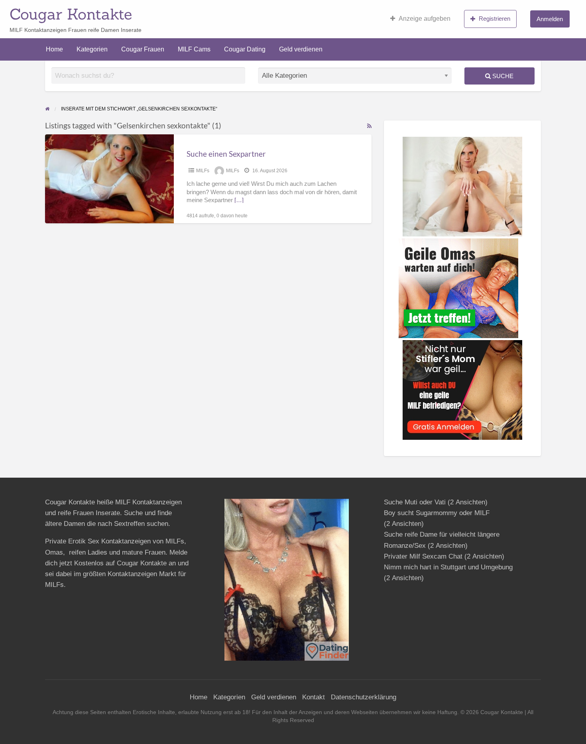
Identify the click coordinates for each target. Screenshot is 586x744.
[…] (239, 200)
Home (54, 49)
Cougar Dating (244, 49)
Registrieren (494, 18)
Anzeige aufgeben (424, 18)
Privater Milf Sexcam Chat (423, 556)
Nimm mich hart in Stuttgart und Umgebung (448, 567)
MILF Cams (194, 49)
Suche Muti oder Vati (415, 502)
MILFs (202, 170)
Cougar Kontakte (71, 14)
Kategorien (92, 49)
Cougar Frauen (142, 49)
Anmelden (550, 19)
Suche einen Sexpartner (226, 153)
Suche (502, 76)
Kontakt (313, 697)
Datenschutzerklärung (363, 697)
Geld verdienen (300, 49)
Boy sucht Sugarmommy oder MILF (437, 513)
